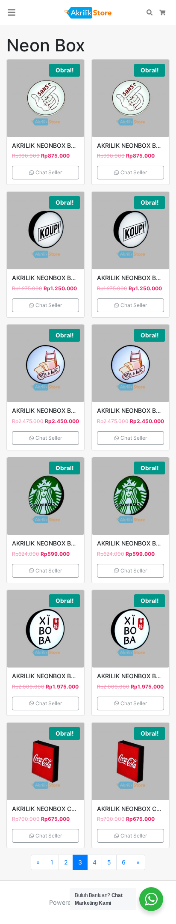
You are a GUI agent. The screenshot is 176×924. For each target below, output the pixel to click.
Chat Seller (48, 172)
